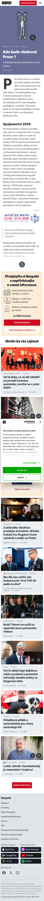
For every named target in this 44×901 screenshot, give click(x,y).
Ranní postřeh (11, 763)
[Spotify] (31, 861)
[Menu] (40, 3)
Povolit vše (22, 470)
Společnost (7, 524)
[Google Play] (10, 855)
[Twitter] (11, 875)
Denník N (22, 392)
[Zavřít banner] (40, 422)
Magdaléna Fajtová (10, 543)
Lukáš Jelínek (8, 774)
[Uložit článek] (33, 37)
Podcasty (9, 573)
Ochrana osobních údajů (11, 834)
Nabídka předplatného (11, 816)
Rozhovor (7, 716)
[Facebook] (4, 875)
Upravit (20, 477)
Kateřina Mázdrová (10, 732)
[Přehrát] (32, 366)
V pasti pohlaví (8, 621)
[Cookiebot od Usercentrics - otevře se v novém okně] (26, 422)
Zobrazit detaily (30, 463)
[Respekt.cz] (7, 2)
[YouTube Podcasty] (31, 855)
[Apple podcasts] (31, 849)
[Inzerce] (22, 218)
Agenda (6, 47)
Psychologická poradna (11, 373)
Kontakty (5, 807)
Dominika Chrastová (10, 392)
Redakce (5, 803)
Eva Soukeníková (9, 588)
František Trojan (22, 588)
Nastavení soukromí (10, 839)
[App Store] (10, 849)
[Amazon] (10, 861)
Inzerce (4, 821)
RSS (3, 825)
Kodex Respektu (8, 812)
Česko (5, 667)
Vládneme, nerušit (20, 573)
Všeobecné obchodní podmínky (14, 830)
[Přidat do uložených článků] (38, 366)
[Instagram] (18, 875)
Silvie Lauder (7, 70)
